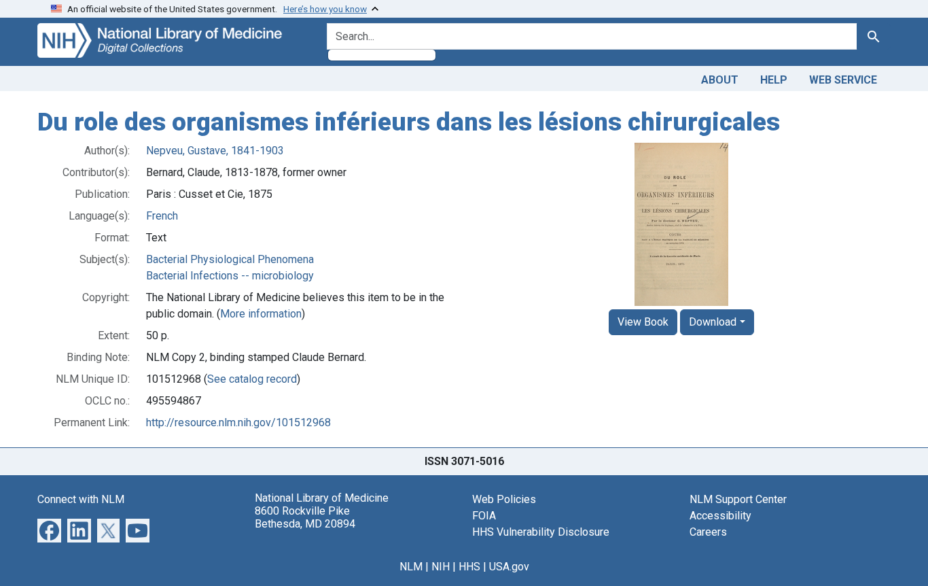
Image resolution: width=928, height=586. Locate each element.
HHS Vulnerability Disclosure (540, 531)
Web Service (843, 79)
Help (773, 79)
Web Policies (504, 499)
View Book (643, 321)
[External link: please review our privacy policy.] (49, 529)
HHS (469, 566)
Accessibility (720, 515)
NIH (440, 566)
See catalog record (252, 379)
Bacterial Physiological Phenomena (230, 259)
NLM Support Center (738, 499)
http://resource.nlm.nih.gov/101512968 (238, 422)
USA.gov (509, 566)
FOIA (484, 515)
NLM (411, 566)
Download (712, 321)
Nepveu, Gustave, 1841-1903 (215, 150)
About (719, 79)
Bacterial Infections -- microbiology (230, 275)
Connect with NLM (80, 499)
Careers (708, 531)
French (162, 215)
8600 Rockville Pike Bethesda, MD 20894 (305, 517)
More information (261, 313)
